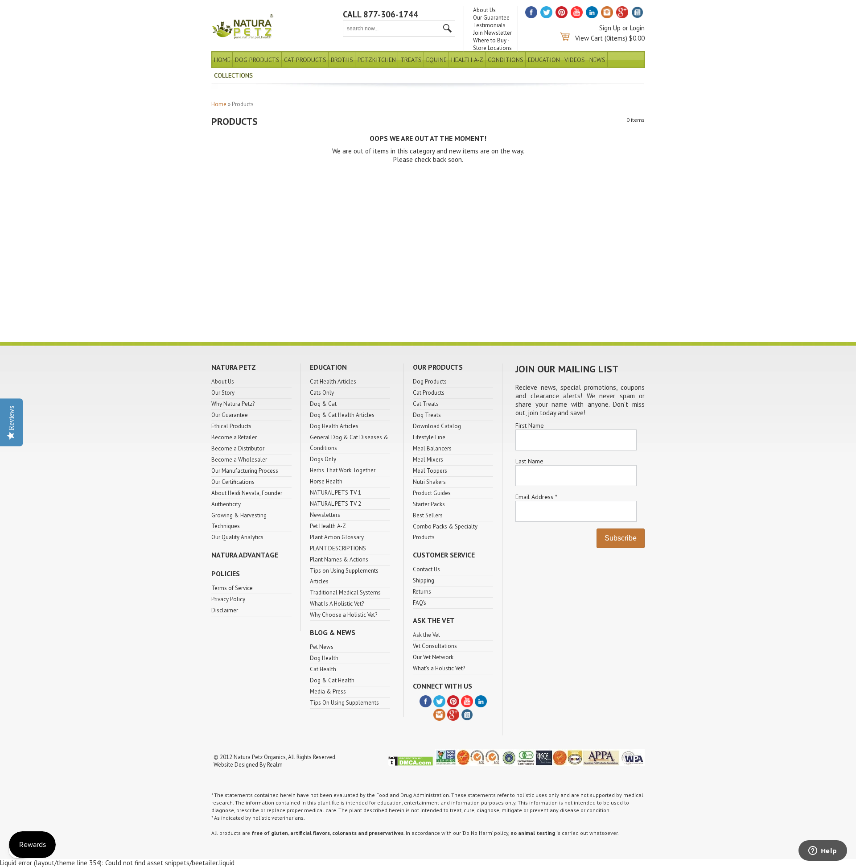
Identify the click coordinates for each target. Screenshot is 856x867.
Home (222, 60)
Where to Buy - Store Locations (492, 44)
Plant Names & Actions (339, 559)
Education (544, 60)
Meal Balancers (432, 448)
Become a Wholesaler (239, 459)
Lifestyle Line (429, 437)
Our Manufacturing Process (244, 471)
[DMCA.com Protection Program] (410, 764)
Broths (342, 60)
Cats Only (322, 392)
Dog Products (257, 60)
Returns (422, 591)
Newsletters (325, 515)
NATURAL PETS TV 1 (335, 492)
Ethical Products (231, 426)
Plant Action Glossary (337, 537)
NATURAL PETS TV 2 (335, 504)
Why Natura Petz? (233, 404)
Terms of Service (232, 588)
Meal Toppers (430, 471)
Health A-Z (467, 60)
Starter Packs (429, 504)
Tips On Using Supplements (344, 702)
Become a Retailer (234, 437)
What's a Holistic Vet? (439, 668)
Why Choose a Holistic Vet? (343, 615)
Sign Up (610, 28)
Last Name (529, 461)
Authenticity (226, 504)
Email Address (536, 497)
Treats (411, 60)
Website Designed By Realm (248, 764)
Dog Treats (427, 415)
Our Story (223, 392)
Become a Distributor (237, 448)
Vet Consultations (435, 646)
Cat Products (305, 60)
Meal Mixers (428, 459)
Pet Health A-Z (328, 526)
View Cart (589, 38)
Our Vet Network (433, 657)
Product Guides (432, 493)
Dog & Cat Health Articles (342, 415)
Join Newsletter (492, 33)
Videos (574, 60)
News (597, 60)
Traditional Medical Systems (345, 592)
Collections (233, 75)
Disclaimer (224, 610)
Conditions (505, 60)
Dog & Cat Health (332, 680)
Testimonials (489, 25)
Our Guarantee (491, 17)
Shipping (423, 580)
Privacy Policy (228, 599)
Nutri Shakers (429, 482)
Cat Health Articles (333, 381)
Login (637, 28)
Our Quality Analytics (237, 537)
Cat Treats (426, 404)
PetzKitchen (377, 60)
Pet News (321, 647)
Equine (436, 60)
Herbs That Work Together (342, 470)
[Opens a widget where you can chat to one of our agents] (822, 851)
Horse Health (326, 481)
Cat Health (323, 669)
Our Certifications (233, 482)
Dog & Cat (323, 404)
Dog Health (324, 658)
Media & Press (328, 691)
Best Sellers (428, 515)
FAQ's (419, 603)
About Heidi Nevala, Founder (246, 493)
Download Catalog (437, 426)
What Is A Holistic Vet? (337, 603)
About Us (484, 10)
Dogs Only (323, 459)
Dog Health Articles (334, 426)
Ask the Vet (426, 635)
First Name (529, 425)
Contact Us (426, 569)
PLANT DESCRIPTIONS (338, 548)
